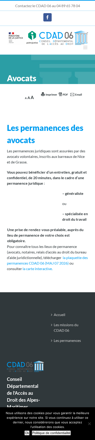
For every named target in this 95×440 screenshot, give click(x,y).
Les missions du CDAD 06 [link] (66, 327)
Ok (27, 433)
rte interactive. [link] (41, 268)
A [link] (26, 97)
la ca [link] (26, 268)
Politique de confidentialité (51, 433)
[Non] (89, 423)
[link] (47, 17)
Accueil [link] (59, 314)
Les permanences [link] (67, 340)
